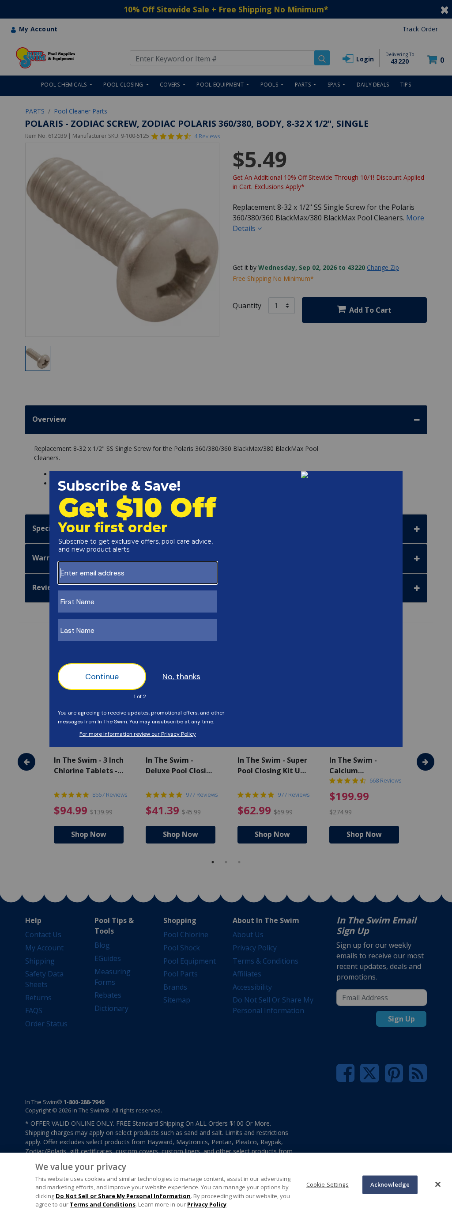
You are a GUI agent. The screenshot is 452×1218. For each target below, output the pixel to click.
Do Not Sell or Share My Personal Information (123, 1196)
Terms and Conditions (103, 1204)
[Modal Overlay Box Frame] (226, 609)
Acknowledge (390, 1184)
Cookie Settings (327, 1184)
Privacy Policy (206, 1204)
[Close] (438, 1184)
